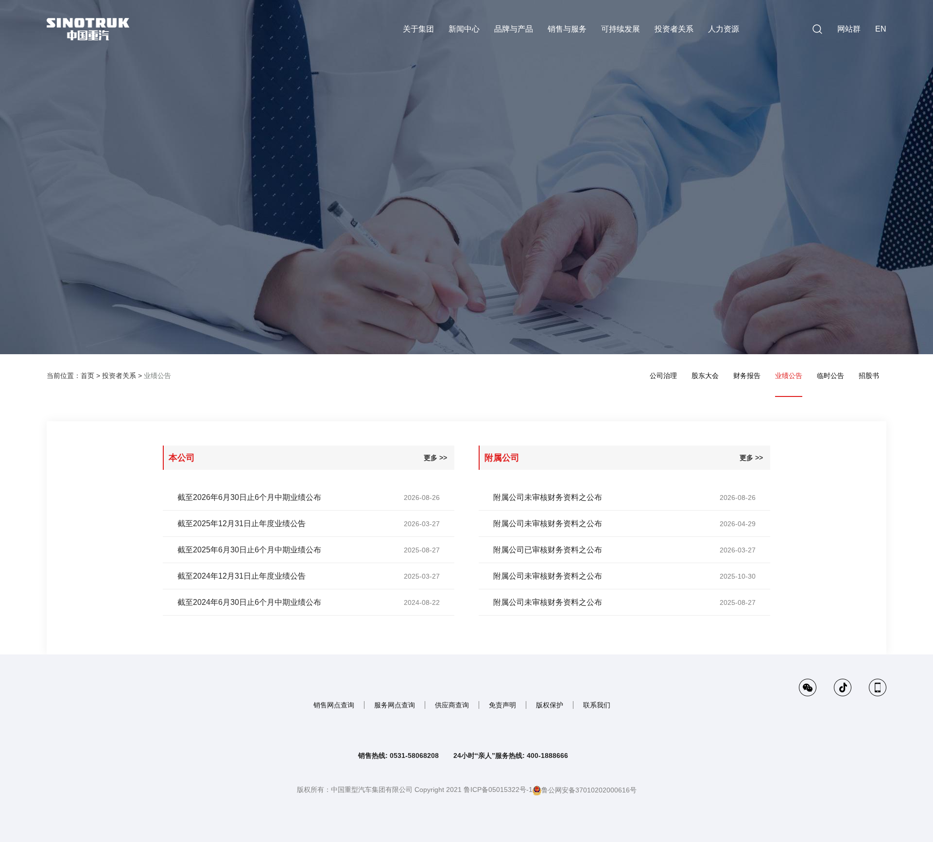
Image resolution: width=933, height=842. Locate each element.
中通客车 (884, 200)
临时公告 (830, 375)
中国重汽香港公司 (814, 61)
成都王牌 (884, 160)
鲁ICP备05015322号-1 (498, 789)
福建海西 (814, 160)
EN (880, 29)
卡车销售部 (814, 180)
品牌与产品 (513, 29)
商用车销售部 (884, 180)
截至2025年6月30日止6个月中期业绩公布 (249, 550)
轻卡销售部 (814, 200)
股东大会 (705, 375)
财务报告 (746, 375)
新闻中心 (464, 29)
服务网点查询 (394, 705)
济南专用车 (884, 120)
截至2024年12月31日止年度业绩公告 (241, 576)
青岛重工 (814, 120)
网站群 (849, 29)
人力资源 (723, 29)
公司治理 (663, 375)
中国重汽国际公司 (814, 100)
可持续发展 (620, 29)
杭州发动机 (884, 140)
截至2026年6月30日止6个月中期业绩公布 (249, 497)
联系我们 (596, 705)
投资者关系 (674, 29)
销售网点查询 (333, 705)
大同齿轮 (814, 140)
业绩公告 (157, 375)
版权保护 (549, 705)
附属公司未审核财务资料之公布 (547, 497)
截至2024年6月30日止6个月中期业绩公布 (249, 602)
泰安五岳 (814, 219)
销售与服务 (567, 29)
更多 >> (435, 458)
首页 (87, 375)
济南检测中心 (884, 100)
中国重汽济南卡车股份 (884, 61)
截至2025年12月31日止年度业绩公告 (241, 523)
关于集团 (418, 29)
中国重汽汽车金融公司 (814, 81)
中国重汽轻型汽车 (884, 81)
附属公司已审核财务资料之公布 (547, 550)
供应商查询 (452, 705)
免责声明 (502, 705)
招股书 (869, 375)
